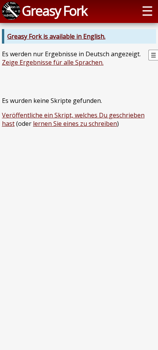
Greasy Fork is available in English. (56, 36)
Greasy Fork (54, 11)
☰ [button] (147, 11)
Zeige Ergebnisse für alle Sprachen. (53, 62)
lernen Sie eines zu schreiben (75, 123)
